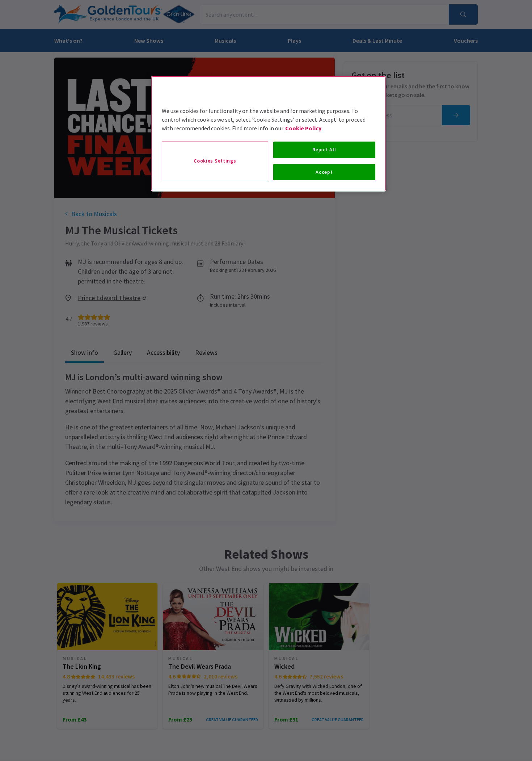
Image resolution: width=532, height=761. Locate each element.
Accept (324, 172)
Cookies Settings (215, 160)
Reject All (324, 149)
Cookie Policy (303, 128)
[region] (268, 134)
